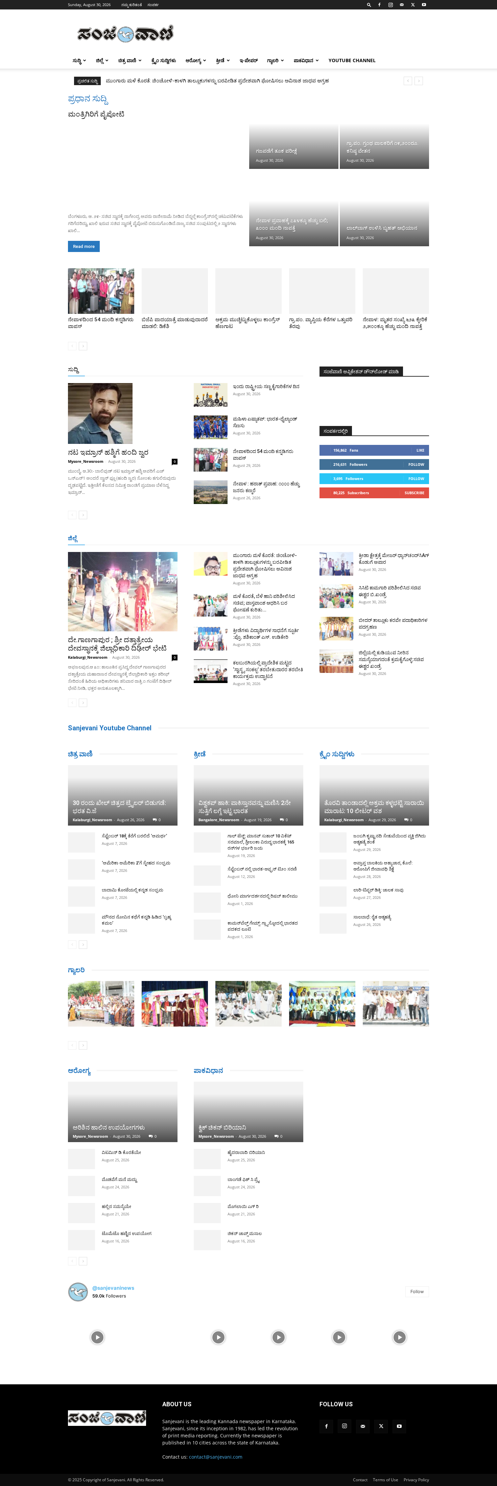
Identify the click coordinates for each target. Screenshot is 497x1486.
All (197, 369)
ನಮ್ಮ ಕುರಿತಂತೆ (131, 4)
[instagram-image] (97, 1333)
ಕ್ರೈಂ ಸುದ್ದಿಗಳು (163, 60)
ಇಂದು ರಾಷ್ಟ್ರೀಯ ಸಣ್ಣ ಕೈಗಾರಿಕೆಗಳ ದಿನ (266, 386)
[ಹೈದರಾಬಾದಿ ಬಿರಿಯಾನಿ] (207, 1150)
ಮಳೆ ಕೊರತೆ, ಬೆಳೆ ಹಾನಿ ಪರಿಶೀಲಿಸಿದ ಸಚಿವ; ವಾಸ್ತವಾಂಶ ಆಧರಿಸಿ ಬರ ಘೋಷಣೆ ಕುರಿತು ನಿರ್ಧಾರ (193, 81)
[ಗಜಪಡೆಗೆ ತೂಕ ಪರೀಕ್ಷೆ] (293, 131)
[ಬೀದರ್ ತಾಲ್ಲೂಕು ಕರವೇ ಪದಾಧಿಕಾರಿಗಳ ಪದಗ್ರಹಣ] (336, 628)
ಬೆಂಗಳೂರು (101, 538)
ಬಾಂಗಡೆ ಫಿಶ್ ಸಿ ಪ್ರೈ (243, 1170)
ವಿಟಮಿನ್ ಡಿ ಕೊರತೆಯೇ (121, 1149)
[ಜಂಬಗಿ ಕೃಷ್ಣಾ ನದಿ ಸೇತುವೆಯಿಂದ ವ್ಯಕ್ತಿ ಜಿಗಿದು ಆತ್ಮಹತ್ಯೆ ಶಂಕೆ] (333, 842)
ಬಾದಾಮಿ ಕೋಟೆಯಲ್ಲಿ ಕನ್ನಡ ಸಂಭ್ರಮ (132, 864)
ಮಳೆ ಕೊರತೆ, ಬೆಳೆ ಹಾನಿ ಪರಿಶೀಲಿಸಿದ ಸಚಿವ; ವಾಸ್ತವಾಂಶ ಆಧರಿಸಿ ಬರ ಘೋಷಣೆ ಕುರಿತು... (264, 603)
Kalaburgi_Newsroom (88, 657)
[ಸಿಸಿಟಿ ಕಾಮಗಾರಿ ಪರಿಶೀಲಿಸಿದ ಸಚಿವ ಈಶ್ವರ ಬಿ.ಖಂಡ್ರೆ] (336, 596)
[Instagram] (390, 4)
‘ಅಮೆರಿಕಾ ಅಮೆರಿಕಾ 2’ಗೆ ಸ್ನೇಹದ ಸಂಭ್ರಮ (136, 837)
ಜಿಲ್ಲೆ (99, 60)
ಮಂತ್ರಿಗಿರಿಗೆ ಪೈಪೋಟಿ (96, 114)
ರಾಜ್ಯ (270, 369)
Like (420, 450)
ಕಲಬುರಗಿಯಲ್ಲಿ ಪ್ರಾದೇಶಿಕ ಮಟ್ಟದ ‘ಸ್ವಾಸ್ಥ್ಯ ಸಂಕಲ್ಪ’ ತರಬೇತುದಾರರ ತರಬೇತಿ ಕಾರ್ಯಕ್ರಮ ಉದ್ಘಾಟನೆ (268, 669)
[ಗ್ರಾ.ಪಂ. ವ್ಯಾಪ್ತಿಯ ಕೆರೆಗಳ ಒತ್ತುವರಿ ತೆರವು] (322, 291)
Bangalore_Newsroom (218, 819)
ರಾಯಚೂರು (219, 538)
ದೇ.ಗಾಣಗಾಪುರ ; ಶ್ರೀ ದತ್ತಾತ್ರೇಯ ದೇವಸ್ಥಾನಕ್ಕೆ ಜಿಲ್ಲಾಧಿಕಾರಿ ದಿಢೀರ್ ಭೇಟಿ (117, 644)
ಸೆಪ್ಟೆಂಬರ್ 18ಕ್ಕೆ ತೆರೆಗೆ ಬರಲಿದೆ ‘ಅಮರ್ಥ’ (134, 810)
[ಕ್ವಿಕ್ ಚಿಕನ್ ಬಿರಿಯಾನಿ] (248, 1103)
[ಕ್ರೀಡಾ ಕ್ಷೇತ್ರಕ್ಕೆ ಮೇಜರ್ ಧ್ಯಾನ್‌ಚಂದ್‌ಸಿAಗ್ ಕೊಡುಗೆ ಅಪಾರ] (336, 564)
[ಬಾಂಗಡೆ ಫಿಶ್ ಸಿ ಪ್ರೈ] (207, 1177)
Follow (416, 464)
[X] (413, 4)
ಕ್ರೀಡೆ (220, 60)
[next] (419, 81)
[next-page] (83, 346)
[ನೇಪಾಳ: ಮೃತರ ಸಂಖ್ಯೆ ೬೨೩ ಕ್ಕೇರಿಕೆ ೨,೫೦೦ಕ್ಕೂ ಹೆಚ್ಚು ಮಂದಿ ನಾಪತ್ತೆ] (396, 291)
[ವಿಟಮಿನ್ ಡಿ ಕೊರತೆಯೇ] (81, 1155)
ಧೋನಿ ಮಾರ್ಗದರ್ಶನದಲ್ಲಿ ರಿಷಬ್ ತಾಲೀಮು (263, 896)
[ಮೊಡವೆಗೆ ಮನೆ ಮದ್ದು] (81, 1183)
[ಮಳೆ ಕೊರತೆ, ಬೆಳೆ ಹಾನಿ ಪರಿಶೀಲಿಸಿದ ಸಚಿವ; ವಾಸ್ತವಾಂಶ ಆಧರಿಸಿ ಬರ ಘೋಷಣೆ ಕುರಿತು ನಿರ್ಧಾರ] (211, 604)
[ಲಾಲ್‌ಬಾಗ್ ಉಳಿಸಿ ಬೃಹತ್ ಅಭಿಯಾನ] (384, 208)
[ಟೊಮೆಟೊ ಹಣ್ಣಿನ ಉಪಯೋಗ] (81, 1237)
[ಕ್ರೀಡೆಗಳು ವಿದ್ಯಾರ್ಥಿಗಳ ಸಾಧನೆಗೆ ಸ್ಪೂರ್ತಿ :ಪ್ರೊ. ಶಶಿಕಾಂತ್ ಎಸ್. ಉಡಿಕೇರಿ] (211, 639)
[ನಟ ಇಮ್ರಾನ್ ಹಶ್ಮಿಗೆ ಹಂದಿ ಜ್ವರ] (123, 413)
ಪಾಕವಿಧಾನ (303, 60)
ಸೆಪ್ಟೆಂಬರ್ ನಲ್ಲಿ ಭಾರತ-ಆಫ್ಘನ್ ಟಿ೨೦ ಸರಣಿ (262, 869)
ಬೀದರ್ (394, 538)
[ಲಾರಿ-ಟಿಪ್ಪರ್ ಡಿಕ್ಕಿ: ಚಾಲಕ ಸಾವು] (333, 896)
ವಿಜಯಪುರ (346, 538)
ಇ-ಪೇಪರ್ (249, 60)
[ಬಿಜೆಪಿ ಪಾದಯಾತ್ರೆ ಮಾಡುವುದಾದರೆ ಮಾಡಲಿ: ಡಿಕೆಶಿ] (175, 291)
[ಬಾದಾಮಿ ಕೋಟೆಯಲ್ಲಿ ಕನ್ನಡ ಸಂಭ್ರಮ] (81, 871)
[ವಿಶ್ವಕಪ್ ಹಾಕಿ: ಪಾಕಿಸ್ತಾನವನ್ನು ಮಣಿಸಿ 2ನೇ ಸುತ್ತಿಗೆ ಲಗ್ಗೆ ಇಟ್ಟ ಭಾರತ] (248, 795)
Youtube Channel (352, 60)
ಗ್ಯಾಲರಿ (273, 60)
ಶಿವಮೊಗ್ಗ (320, 538)
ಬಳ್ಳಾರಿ (195, 538)
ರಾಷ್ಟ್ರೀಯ (250, 369)
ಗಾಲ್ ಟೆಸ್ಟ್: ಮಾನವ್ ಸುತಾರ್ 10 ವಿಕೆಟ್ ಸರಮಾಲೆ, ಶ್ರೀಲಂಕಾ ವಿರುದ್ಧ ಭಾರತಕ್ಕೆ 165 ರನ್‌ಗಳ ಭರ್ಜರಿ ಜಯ (261, 842)
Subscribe (414, 492)
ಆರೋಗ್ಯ (193, 60)
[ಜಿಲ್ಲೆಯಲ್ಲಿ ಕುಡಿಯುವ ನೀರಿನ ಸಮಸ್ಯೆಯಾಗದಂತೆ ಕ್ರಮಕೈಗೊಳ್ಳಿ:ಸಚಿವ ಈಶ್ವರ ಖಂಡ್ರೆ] (336, 661)
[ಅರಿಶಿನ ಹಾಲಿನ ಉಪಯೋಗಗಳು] (123, 1106)
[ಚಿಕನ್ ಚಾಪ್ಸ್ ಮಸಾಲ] (207, 1231)
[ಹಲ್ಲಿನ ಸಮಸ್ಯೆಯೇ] (81, 1210)
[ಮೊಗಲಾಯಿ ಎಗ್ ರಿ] (207, 1204)
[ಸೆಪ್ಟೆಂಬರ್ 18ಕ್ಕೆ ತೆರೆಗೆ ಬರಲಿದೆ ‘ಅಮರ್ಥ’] (81, 817)
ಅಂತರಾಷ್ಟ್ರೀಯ (221, 369)
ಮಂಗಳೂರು (128, 538)
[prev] (408, 81)
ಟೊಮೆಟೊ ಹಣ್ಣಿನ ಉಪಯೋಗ (126, 1230)
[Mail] (402, 4)
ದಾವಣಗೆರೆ (270, 538)
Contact (360, 1476)
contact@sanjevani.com (215, 1453)
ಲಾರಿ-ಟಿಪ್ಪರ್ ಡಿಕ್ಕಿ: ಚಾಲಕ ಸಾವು (378, 889)
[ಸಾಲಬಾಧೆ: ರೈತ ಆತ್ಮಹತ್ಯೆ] (333, 923)
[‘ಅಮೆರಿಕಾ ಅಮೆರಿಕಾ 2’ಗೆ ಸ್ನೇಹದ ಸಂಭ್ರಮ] (81, 844)
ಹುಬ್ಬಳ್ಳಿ (152, 538)
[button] (369, 4)
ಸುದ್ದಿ (73, 369)
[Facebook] (379, 4)
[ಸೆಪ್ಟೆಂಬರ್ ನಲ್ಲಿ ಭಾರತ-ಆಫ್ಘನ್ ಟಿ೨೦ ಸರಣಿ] (207, 875)
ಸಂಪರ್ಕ (153, 4)
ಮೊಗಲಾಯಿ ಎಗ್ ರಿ (243, 1197)
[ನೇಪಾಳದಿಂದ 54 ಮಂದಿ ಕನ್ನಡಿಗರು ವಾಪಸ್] (101, 291)
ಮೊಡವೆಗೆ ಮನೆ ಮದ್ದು (119, 1176)
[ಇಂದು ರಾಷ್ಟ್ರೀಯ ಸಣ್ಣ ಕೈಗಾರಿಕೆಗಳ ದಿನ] (211, 395)
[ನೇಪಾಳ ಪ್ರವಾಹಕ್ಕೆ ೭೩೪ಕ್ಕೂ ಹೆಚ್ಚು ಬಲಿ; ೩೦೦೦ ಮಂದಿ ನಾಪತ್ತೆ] (293, 208)
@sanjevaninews (113, 1284)
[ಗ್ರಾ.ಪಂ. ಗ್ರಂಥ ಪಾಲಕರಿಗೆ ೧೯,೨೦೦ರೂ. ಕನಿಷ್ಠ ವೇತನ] (384, 131)
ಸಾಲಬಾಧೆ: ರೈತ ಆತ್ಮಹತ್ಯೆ (372, 917)
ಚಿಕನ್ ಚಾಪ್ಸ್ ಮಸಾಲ (245, 1224)
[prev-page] (72, 346)
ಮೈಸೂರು (245, 538)
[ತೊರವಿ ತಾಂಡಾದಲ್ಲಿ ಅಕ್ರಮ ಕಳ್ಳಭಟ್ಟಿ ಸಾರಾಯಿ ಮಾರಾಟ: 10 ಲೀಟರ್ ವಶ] (374, 795)
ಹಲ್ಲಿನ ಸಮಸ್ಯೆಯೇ (116, 1203)
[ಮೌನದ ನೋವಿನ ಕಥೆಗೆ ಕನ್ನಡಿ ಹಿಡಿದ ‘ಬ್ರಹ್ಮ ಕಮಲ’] (81, 898)
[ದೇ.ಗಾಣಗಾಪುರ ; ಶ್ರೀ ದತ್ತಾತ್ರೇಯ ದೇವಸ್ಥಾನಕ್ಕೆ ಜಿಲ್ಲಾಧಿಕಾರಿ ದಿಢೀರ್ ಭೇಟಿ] (123, 591)
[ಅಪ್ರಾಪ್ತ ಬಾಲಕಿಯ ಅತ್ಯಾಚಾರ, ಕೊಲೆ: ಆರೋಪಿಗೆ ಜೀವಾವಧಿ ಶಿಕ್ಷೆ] (333, 869)
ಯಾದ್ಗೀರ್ (372, 538)
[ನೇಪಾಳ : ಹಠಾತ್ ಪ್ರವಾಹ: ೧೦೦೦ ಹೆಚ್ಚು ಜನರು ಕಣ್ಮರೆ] (211, 492)
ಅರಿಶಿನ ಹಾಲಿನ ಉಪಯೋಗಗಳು (109, 1124)
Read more (84, 246)
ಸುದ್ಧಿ (77, 60)
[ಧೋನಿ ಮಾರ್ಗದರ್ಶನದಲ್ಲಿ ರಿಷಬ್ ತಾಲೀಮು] (207, 902)
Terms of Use (385, 1476)
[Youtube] (424, 4)
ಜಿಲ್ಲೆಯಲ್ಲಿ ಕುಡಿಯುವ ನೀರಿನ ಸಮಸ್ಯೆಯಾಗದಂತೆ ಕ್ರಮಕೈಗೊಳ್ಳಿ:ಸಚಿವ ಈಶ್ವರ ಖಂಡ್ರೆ (391, 659)
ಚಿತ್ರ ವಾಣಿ (127, 60)
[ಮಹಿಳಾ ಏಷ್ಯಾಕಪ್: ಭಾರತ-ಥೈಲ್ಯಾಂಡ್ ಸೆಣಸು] (211, 427)
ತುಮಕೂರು (296, 538)
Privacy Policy (416, 1476)
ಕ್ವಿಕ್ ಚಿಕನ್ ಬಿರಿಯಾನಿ (222, 1118)
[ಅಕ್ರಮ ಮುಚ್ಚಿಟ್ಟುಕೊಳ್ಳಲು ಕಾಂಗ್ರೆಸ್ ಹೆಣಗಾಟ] (248, 291)
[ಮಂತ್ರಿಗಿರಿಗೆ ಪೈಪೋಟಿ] (158, 163)
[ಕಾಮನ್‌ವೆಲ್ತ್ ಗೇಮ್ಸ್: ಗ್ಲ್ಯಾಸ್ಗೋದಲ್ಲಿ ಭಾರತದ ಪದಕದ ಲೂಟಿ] (207, 930)
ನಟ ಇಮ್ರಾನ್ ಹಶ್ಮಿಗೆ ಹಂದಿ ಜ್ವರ (108, 452)
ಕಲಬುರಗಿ (174, 538)
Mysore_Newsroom (85, 461)
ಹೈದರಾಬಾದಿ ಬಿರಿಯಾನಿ (246, 1143)
